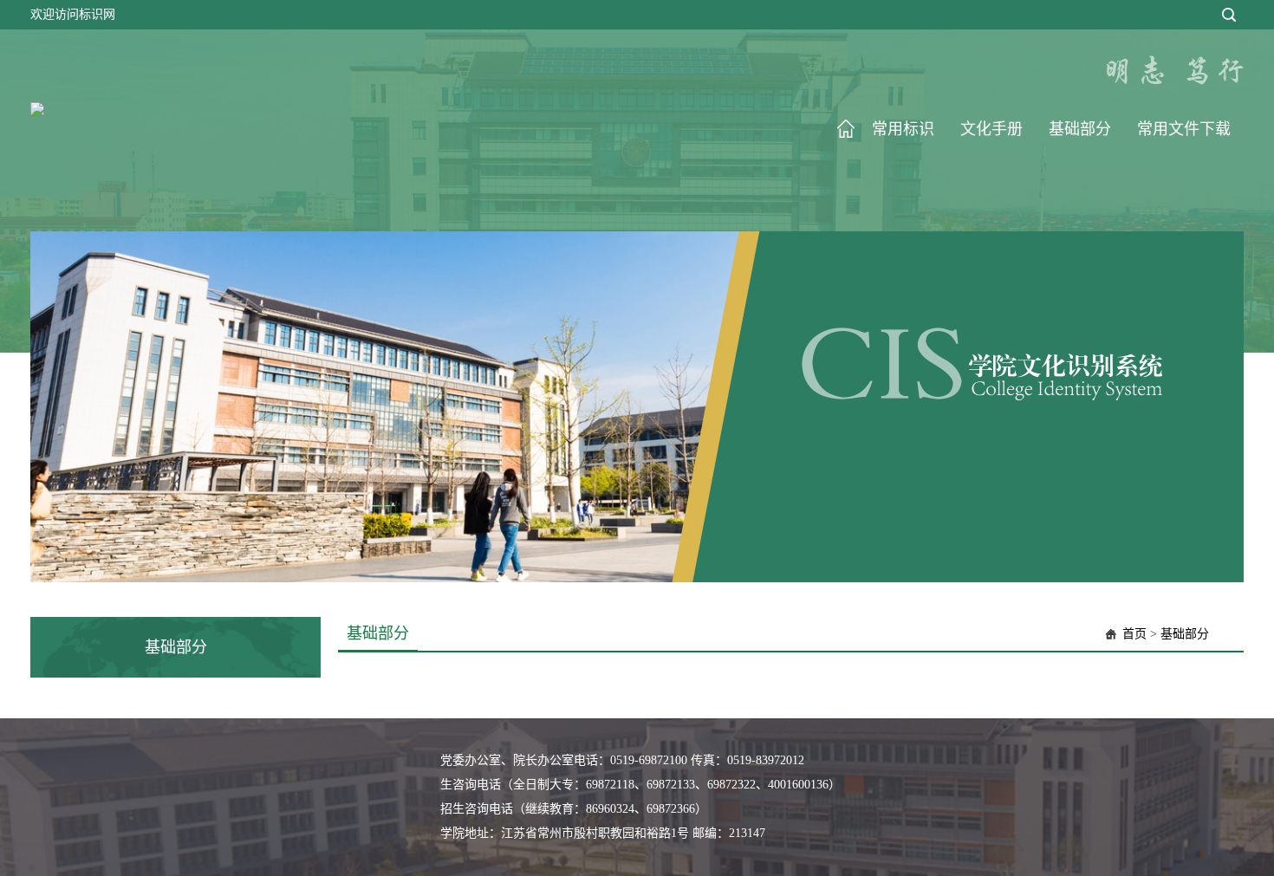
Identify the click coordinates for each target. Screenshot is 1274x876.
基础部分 (1184, 633)
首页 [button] (846, 129)
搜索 (1229, 15)
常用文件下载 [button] (1184, 129)
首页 (1134, 633)
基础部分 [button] (1080, 129)
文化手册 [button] (991, 129)
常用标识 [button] (903, 129)
